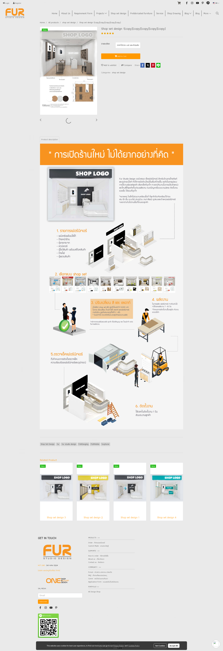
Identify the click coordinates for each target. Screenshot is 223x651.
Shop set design (118, 13)
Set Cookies (160, 645)
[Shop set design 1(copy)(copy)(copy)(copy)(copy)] (68, 71)
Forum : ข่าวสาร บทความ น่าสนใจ (100, 572)
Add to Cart (121, 56)
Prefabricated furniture (141, 13)
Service (159, 13)
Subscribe (43, 601)
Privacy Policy (118, 645)
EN (216, 3)
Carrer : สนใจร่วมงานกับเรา (98, 578)
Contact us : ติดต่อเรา (96, 562)
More (206, 13)
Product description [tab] (49, 139)
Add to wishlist (109, 65)
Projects (100, 13)
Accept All (174, 645)
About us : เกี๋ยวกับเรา (96, 559)
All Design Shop (94, 591)
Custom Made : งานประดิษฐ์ (98, 545)
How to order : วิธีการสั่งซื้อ (98, 555)
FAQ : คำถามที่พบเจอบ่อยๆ (97, 575)
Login (7, 3)
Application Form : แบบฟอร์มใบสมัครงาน (103, 581)
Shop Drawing (174, 13)
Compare (127, 65)
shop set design (118, 72)
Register (18, 3)
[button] (217, 13)
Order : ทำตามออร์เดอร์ (96, 542)
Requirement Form (83, 13)
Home (54, 13)
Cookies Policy (134, 645)
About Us (65, 13)
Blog (187, 13)
